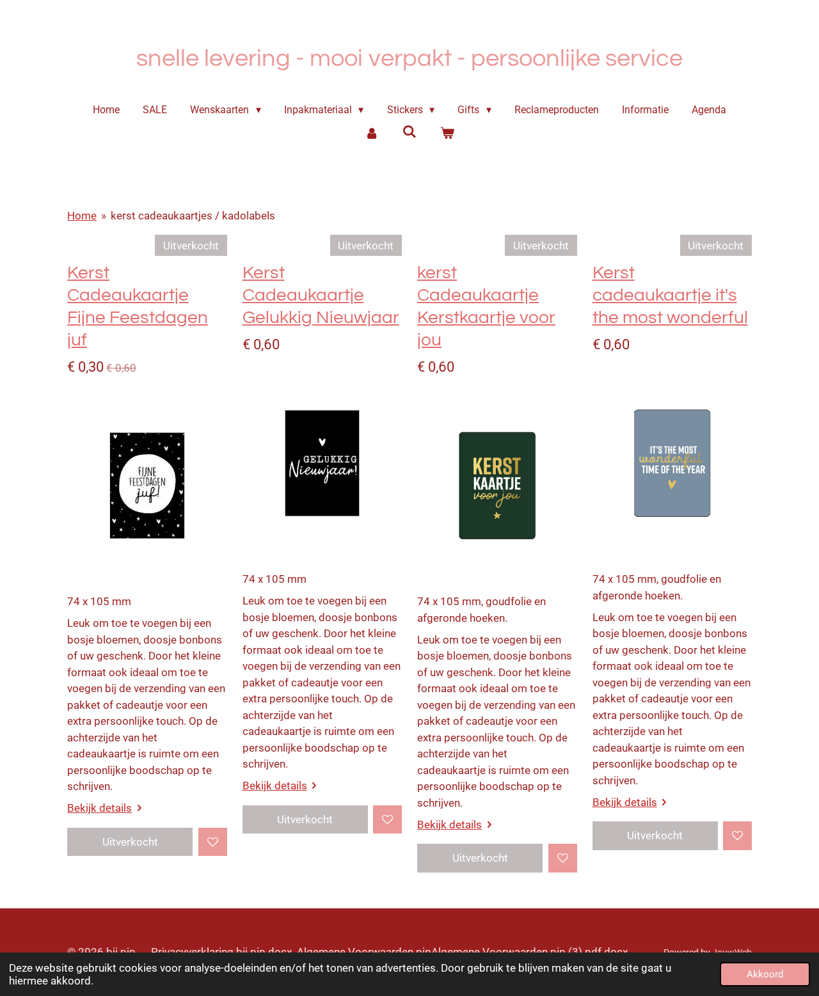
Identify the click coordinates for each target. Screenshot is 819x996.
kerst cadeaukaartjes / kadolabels (193, 215)
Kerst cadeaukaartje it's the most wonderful (670, 295)
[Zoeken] (409, 131)
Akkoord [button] (765, 974)
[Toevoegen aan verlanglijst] (212, 842)
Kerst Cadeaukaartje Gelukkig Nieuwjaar (321, 295)
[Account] (371, 133)
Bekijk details (99, 808)
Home (82, 215)
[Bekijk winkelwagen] (446, 133)
